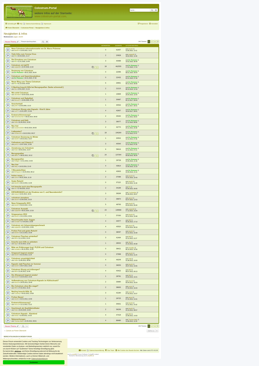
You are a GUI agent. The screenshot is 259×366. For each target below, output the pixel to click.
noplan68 (131, 54)
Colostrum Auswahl (19, 209)
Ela (15, 89)
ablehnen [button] (18, 351)
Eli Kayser (17, 172)
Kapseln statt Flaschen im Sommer (26, 264)
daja (15, 243)
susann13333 (18, 128)
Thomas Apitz (18, 321)
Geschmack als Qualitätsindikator (25, 308)
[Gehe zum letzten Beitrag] (134, 49)
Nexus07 (17, 100)
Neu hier (14, 126)
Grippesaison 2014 (19, 214)
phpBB (74, 354)
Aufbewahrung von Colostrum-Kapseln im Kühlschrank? (35, 281)
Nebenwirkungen (18, 319)
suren (16, 177)
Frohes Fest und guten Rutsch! (24, 231)
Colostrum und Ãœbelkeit (22, 98)
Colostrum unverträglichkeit (23, 258)
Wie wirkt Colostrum (19, 93)
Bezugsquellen (17, 153)
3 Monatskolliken (18, 170)
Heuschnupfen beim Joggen (23, 220)
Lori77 (16, 111)
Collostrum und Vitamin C (22, 142)
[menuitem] (19, 23)
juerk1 (16, 144)
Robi (15, 150)
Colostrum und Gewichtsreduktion (25, 76)
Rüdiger (16, 161)
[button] (157, 41)
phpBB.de (91, 355)
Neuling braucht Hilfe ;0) (21, 292)
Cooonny (17, 293)
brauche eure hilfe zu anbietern (24, 242)
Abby (16, 166)
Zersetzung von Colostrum (22, 148)
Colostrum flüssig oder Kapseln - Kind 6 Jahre (30, 109)
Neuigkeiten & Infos (15, 33)
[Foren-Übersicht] (19, 11)
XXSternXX (18, 133)
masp (16, 194)
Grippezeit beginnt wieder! (22, 253)
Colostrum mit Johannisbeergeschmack (28, 225)
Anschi (16, 282)
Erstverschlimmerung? (21, 115)
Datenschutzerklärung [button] (39, 359)
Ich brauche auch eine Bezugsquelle (26, 187)
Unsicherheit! (17, 104)
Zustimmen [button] (34, 362)
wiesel (16, 199)
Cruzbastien (132, 192)
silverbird (17, 94)
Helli (15, 122)
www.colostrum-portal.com (50, 16)
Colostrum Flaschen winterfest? (24, 236)
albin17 (16, 155)
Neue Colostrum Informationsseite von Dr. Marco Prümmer (36, 49)
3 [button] (154, 41)
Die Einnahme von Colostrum (23, 60)
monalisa (17, 249)
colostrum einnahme (20, 198)
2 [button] (151, 41)
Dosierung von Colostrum (22, 71)
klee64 (21, 37)
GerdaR (17, 221)
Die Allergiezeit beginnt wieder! (24, 275)
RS (15, 56)
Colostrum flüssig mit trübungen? (25, 269)
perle (16, 105)
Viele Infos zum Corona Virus (23, 54)
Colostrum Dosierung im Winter (24, 137)
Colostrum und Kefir (19, 120)
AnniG (16, 315)
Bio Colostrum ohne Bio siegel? (24, 286)
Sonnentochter (19, 116)
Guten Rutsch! (17, 181)
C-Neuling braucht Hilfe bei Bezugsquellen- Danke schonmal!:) (37, 87)
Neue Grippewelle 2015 (20, 203)
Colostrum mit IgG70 (20, 65)
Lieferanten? (16, 131)
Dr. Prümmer (132, 60)
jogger (16, 37)
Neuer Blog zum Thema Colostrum (25, 82)
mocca (16, 304)
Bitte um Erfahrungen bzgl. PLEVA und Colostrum (32, 247)
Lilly (129, 242)
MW (129, 220)
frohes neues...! (17, 176)
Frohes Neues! (17, 297)
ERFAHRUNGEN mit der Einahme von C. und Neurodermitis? (36, 192)
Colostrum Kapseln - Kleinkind (24, 314)
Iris (15, 188)
